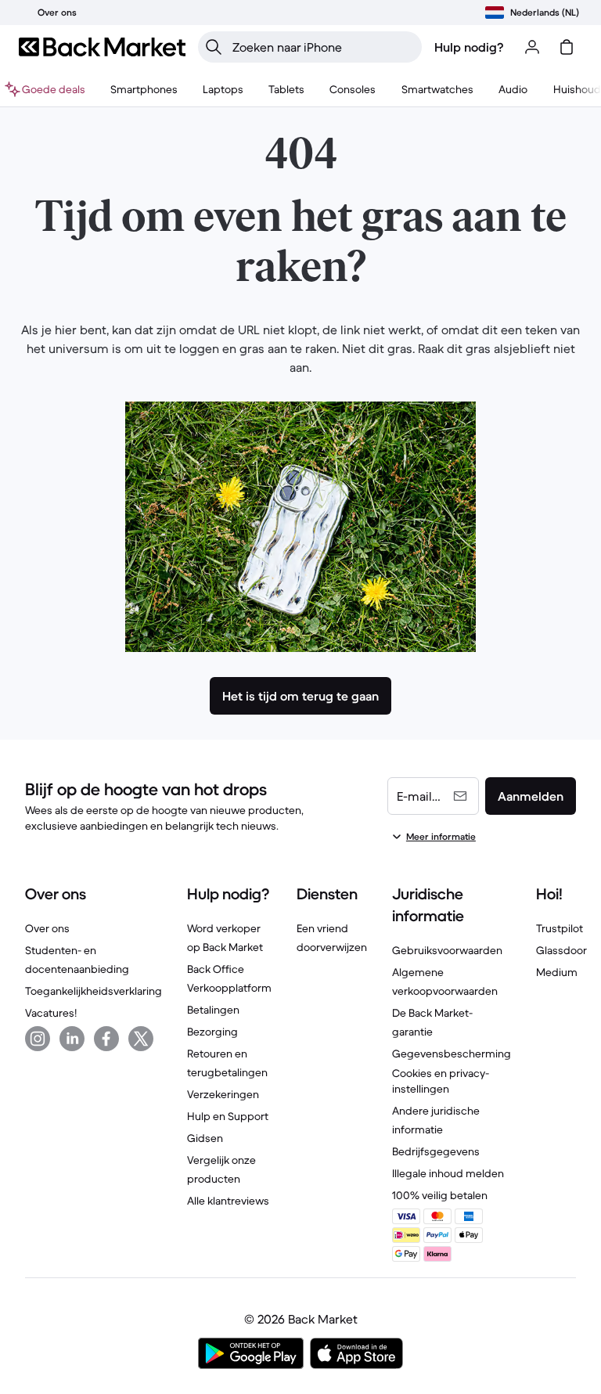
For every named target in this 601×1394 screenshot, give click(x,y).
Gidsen (205, 1138)
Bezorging (212, 1032)
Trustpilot (559, 928)
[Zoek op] (213, 46)
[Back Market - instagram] (37, 1038)
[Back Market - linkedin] (72, 1038)
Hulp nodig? (469, 47)
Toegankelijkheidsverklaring (93, 991)
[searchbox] (322, 47)
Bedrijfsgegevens (436, 1151)
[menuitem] (144, 89)
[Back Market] (102, 47)
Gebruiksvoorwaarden (447, 950)
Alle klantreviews (228, 1201)
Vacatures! (51, 1013)
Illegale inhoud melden (448, 1173)
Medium (557, 972)
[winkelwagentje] (566, 47)
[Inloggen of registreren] (532, 47)
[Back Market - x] (140, 1038)
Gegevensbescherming (451, 1053)
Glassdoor (561, 950)
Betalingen (213, 1010)
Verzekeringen (223, 1094)
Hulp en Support (227, 1116)
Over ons (47, 928)
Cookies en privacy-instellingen (440, 1081)
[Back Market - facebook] (106, 1038)
